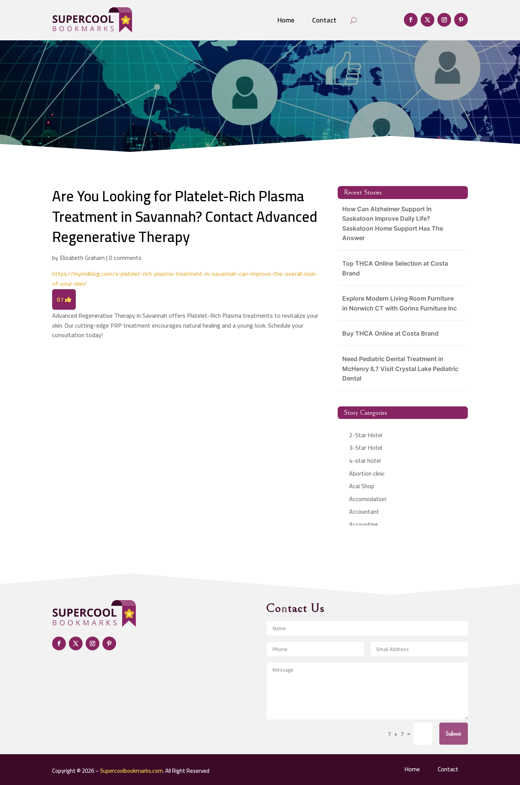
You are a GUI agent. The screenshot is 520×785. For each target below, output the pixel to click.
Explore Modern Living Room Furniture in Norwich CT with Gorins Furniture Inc (399, 303)
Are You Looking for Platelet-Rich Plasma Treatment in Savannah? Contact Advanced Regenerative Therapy (184, 216)
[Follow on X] (427, 20)
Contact (324, 20)
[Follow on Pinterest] (461, 20)
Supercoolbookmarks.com (131, 770)
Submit (453, 733)
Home (286, 20)
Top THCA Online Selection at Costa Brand (395, 268)
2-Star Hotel (365, 435)
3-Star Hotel (365, 447)
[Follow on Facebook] (411, 20)
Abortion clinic (367, 473)
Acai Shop (361, 486)
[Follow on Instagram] (444, 20)
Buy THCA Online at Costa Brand (390, 333)
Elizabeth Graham (82, 257)
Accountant (364, 511)
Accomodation (367, 499)
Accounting (363, 524)
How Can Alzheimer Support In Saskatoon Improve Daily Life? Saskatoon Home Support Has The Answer (392, 223)
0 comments (125, 257)
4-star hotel (365, 460)
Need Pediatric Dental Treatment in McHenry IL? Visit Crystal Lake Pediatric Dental (400, 368)
